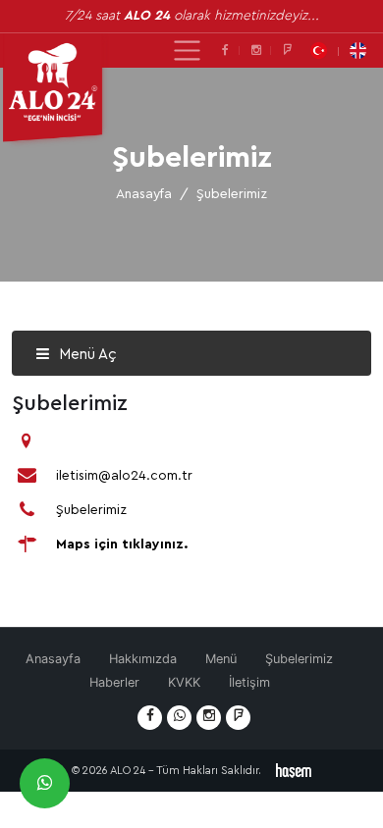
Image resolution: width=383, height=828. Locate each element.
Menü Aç (86, 354)
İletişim (249, 682)
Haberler (114, 682)
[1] (187, 50)
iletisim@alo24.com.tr (124, 476)
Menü (221, 658)
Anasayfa (144, 194)
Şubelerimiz (91, 510)
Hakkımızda (143, 658)
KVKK (184, 682)
